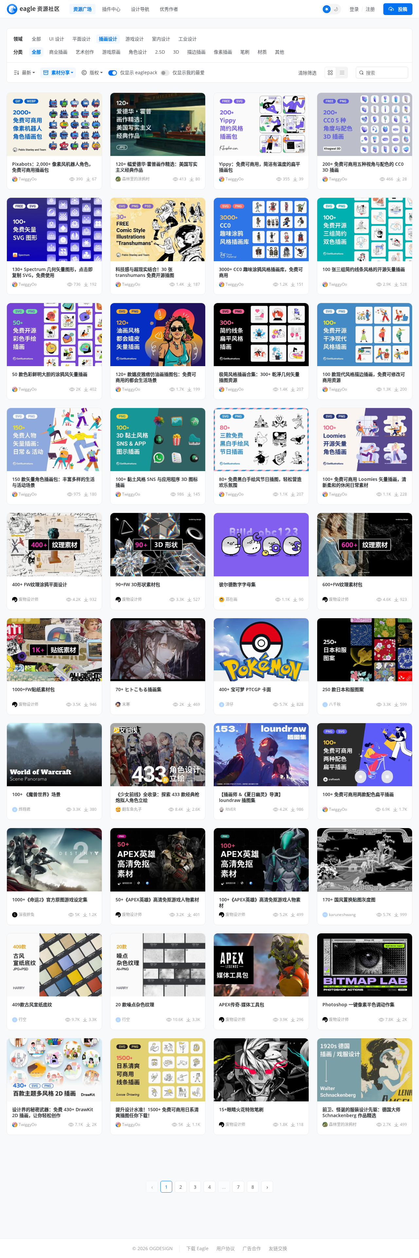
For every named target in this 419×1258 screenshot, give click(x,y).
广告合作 (252, 1248)
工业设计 (187, 39)
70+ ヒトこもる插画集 (138, 689)
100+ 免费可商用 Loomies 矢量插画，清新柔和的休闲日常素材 (364, 482)
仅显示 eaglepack (138, 72)
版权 (94, 72)
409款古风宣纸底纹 (32, 1005)
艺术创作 (85, 52)
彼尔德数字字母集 (237, 584)
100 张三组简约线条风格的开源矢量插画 (363, 269)
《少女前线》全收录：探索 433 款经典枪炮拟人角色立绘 (157, 797)
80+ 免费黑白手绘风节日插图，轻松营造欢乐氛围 (260, 482)
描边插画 (196, 52)
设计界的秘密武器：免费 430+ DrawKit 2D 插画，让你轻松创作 (52, 1112)
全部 (36, 39)
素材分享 (60, 72)
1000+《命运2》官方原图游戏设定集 (49, 900)
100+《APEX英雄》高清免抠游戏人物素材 (260, 903)
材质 (262, 52)
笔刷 (244, 52)
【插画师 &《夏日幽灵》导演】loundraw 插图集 (251, 797)
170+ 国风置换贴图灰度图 (348, 900)
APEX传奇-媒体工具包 (241, 1005)
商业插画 (58, 52)
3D (176, 52)
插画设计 (108, 39)
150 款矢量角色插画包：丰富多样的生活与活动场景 (53, 482)
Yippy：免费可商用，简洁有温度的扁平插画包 (259, 167)
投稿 (402, 9)
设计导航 (140, 9)
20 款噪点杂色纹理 (135, 1005)
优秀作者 (169, 9)
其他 (279, 52)
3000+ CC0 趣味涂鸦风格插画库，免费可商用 (261, 272)
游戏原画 (111, 52)
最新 (26, 72)
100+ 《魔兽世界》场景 (36, 794)
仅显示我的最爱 (189, 72)
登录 (354, 9)
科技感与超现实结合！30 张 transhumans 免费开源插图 (145, 272)
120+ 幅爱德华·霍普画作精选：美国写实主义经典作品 (156, 167)
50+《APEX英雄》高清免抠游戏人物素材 (157, 900)
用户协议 (225, 1248)
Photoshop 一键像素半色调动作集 (358, 1005)
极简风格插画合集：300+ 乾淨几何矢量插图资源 (259, 377)
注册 (370, 9)
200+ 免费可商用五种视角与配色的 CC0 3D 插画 (363, 167)
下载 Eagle (197, 1248)
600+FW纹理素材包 (342, 584)
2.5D (160, 52)
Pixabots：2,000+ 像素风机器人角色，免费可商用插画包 (52, 167)
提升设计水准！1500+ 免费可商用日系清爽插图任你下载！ (157, 1112)
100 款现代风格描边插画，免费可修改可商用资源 (363, 377)
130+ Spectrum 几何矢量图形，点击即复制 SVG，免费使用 (52, 272)
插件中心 (111, 9)
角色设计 (138, 52)
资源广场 (82, 9)
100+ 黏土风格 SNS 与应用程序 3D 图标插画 (157, 482)
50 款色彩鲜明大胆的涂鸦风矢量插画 (49, 374)
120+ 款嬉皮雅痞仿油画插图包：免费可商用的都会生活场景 (156, 377)
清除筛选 (307, 73)
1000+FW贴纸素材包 (33, 689)
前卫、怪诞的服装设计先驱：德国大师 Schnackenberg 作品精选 (361, 1112)
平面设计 (81, 39)
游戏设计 (134, 39)
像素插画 (223, 52)
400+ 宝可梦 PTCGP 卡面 (245, 689)
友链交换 (278, 1248)
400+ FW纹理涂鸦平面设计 (39, 584)
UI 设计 (56, 39)
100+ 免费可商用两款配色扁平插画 (358, 794)
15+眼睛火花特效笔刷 (241, 1110)
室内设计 (161, 39)
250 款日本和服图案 (343, 689)
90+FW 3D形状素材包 (138, 584)
